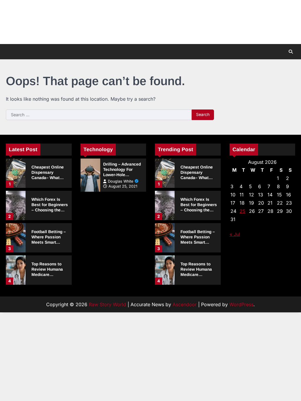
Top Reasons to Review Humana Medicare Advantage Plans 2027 (47, 274)
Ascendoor (185, 304)
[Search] (290, 51)
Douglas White (120, 181)
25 (242, 211)
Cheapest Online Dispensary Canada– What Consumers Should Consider (49, 178)
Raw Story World (107, 304)
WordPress (241, 304)
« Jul (235, 234)
